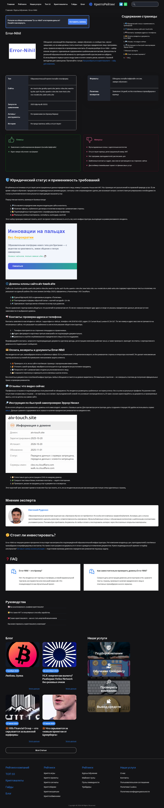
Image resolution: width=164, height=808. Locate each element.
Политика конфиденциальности (135, 791)
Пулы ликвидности (90, 782)
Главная (11, 4)
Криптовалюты (61, 4)
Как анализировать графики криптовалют (27, 607)
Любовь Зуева (14, 675)
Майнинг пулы (88, 777)
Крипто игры (49, 773)
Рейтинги (22, 4)
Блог (83, 4)
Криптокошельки (51, 791)
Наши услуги (35, 4)
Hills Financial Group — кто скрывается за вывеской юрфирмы (22, 731)
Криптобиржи (50, 787)
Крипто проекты (51, 777)
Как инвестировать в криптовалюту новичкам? (27, 624)
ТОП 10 (10, 773)
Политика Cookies (128, 787)
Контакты (124, 777)
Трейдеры (86, 787)
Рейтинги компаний (17, 767)
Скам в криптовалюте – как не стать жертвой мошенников (33, 618)
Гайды (74, 4)
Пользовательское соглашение (134, 782)
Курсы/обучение (89, 773)
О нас (122, 773)
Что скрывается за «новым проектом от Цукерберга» (55, 731)
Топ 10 (47, 4)
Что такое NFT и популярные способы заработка (30, 612)
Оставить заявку (77, 21)
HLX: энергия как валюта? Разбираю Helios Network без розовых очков (57, 679)
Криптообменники (52, 796)
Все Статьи (41, 750)
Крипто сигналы (51, 782)
